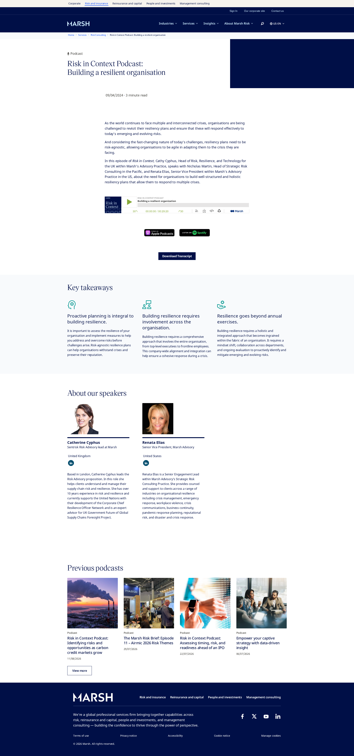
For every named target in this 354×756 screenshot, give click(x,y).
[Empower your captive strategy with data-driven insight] (261, 603)
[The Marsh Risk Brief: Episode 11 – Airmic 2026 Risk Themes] (149, 603)
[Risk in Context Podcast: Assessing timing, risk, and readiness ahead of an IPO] (205, 603)
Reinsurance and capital (127, 3)
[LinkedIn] (277, 716)
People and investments (161, 3)
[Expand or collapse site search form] (262, 23)
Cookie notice (222, 735)
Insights (209, 23)
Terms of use (81, 735)
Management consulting (195, 3)
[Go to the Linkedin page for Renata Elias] (146, 463)
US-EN (277, 23)
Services (189, 23)
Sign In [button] (233, 10)
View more (79, 671)
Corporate (74, 3)
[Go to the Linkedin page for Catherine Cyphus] (71, 463)
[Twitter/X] (254, 716)
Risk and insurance (96, 3)
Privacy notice (128, 735)
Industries (166, 23)
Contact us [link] (277, 10)
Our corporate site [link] (254, 10)
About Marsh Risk (237, 23)
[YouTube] (266, 716)
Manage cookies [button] (271, 735)
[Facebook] (242, 716)
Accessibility (175, 735)
